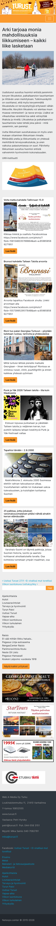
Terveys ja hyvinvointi (14, 606)
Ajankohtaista (9, 596)
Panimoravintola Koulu (14, 648)
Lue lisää (10, 251)
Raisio (5, 635)
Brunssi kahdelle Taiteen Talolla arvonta (25, 261)
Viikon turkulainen (12, 623)
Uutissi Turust (9, 613)
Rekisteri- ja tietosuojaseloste (18, 863)
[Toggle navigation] (49, 19)
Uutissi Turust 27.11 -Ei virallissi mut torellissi (27, 580)
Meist (5, 860)
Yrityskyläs (8, 626)
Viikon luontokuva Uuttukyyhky (19, 584)
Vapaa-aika (8, 616)
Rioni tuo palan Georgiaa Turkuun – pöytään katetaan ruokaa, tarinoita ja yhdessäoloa (28, 332)
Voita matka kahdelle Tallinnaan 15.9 (24, 199)
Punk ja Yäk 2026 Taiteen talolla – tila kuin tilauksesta (26, 391)
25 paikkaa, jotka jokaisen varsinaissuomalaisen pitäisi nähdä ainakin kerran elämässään (27, 513)
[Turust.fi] (28, 7)
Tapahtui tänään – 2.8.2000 (19, 450)
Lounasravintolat (11, 602)
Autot (5, 599)
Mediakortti (8, 867)
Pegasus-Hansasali (12, 655)
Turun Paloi (8, 609)
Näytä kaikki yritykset (16, 666)
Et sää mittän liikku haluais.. (17, 638)
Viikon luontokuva (12, 619)
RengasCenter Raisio (13, 645)
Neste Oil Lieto (10, 652)
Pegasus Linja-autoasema (16, 642)
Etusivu (6, 857)
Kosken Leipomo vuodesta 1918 (19, 659)
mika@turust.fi (10, 836)
